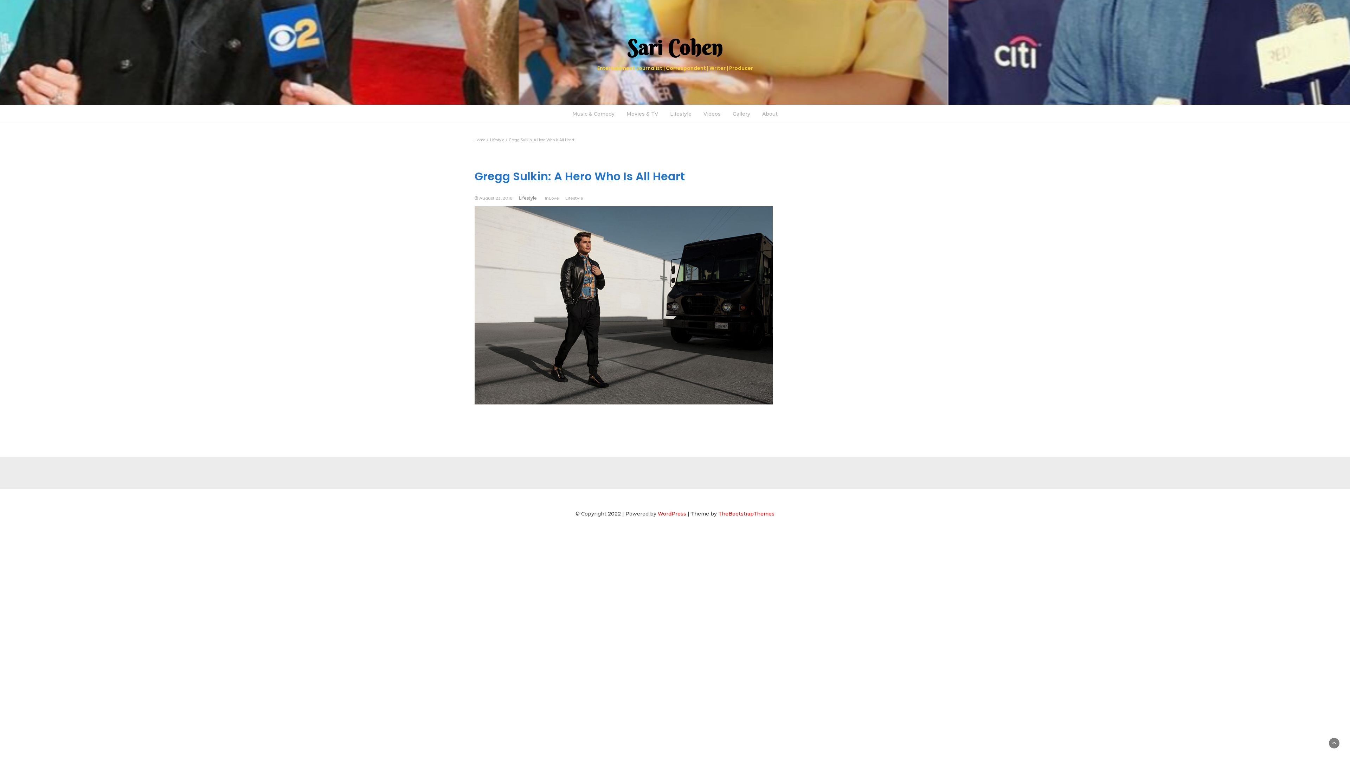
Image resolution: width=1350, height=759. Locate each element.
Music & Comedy (593, 114)
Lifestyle (681, 114)
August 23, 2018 (496, 198)
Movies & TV (642, 114)
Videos (712, 114)
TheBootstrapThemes (746, 514)
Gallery (741, 114)
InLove (552, 198)
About (770, 114)
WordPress (672, 514)
